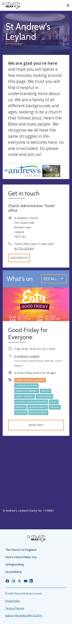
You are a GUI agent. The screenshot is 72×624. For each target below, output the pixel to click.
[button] (68, 5)
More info (36, 425)
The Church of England (20, 550)
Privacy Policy (12, 601)
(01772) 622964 (24, 248)
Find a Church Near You (21, 557)
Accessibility (13, 572)
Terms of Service (14, 608)
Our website (19, 258)
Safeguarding (14, 564)
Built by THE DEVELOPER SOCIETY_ (24, 615)
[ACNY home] (11, 5)
